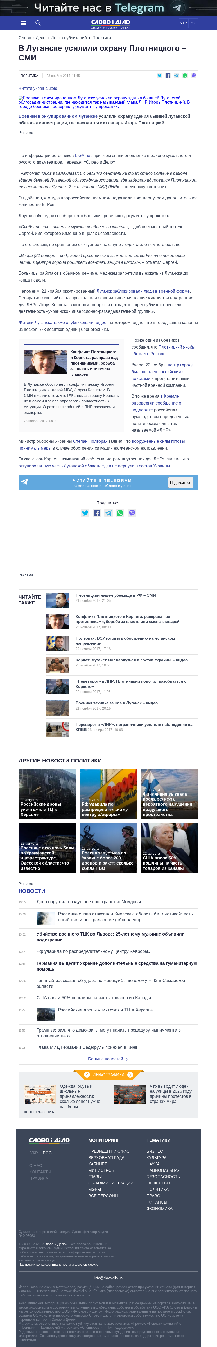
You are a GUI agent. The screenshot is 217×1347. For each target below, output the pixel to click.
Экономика (160, 1208)
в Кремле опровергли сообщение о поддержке (156, 403)
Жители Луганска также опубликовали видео (62, 322)
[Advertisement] (108, 141)
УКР (183, 23)
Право (153, 1196)
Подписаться (180, 483)
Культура (156, 1157)
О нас (35, 1165)
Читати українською (38, 88)
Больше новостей (105, 1059)
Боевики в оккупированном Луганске (58, 116)
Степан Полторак (90, 441)
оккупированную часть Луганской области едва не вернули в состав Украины (94, 466)
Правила (38, 1178)
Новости (32, 891)
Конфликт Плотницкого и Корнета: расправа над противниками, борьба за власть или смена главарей (94, 362)
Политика (101, 38)
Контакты (40, 1172)
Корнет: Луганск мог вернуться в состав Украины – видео (132, 663)
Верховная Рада (106, 1157)
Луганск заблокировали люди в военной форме (143, 291)
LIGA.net (83, 155)
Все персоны (103, 1196)
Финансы (157, 1202)
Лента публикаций (69, 38)
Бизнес (155, 1151)
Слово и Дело (32, 38)
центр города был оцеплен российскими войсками (163, 372)
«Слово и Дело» (54, 1244)
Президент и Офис (108, 1151)
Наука (153, 1164)
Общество (158, 1183)
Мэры (94, 1189)
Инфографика (109, 1075)
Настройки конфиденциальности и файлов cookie (58, 1264)
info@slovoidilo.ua (108, 1278)
